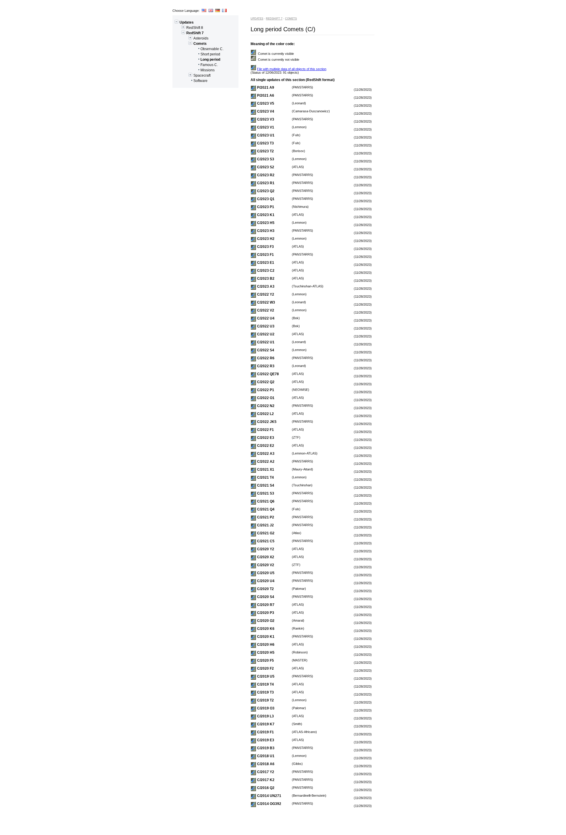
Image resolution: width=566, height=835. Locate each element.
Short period (210, 54)
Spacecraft (201, 75)
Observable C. (211, 49)
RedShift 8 (194, 28)
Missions (207, 70)
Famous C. (209, 65)
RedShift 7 (195, 33)
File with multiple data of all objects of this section (291, 69)
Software (200, 81)
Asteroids (200, 38)
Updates (187, 22)
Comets (200, 44)
